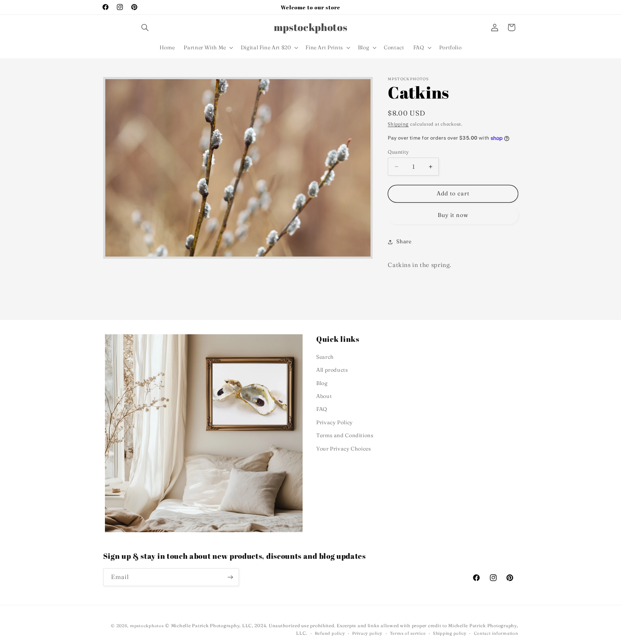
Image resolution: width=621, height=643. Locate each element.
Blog (322, 383)
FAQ (321, 409)
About (324, 396)
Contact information (496, 633)
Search (325, 357)
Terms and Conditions (345, 435)
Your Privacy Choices (343, 448)
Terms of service (408, 633)
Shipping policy (449, 633)
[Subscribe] (230, 577)
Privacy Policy (334, 422)
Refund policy (330, 633)
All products (332, 370)
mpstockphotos (147, 625)
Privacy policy (367, 633)
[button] (145, 27)
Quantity (398, 152)
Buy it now (453, 215)
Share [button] (403, 241)
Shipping (398, 124)
